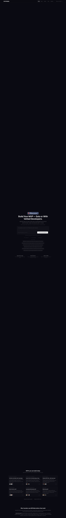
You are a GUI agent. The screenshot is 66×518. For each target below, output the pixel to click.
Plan (39, 1)
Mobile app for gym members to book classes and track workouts (33, 246)
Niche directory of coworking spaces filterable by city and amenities (33, 250)
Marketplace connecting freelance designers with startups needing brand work (33, 243)
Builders (52, 1)
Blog (41, 1)
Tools (48, 1)
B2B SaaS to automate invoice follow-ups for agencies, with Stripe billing (33, 241)
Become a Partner (58, 1)
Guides (45, 1)
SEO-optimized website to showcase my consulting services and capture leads (33, 248)
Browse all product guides (28, 499)
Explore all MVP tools (37, 499)
